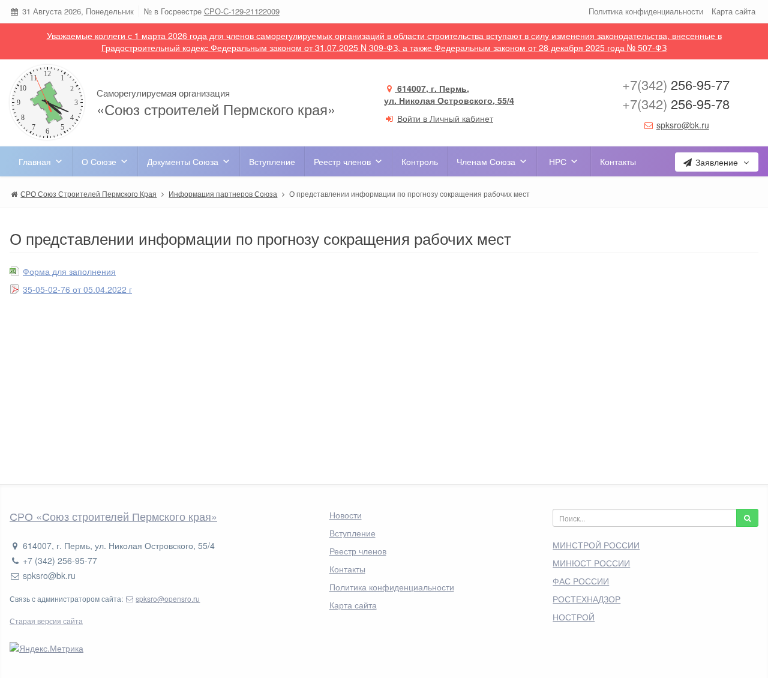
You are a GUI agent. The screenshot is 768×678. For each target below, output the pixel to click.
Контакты (618, 161)
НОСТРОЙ (574, 617)
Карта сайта (733, 11)
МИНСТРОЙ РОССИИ (596, 545)
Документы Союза (182, 161)
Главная (35, 161)
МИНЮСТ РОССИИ (591, 563)
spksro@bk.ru (682, 125)
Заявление (716, 162)
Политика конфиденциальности (646, 11)
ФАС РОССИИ (581, 581)
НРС (557, 161)
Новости (345, 515)
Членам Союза (486, 161)
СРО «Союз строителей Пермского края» (113, 516)
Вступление (272, 161)
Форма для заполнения (69, 271)
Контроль (419, 161)
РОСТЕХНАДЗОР (586, 599)
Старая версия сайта (46, 621)
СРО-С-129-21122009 (242, 11)
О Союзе (99, 161)
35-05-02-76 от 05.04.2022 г (77, 289)
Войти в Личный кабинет (445, 118)
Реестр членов (342, 161)
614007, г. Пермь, (449, 94)
